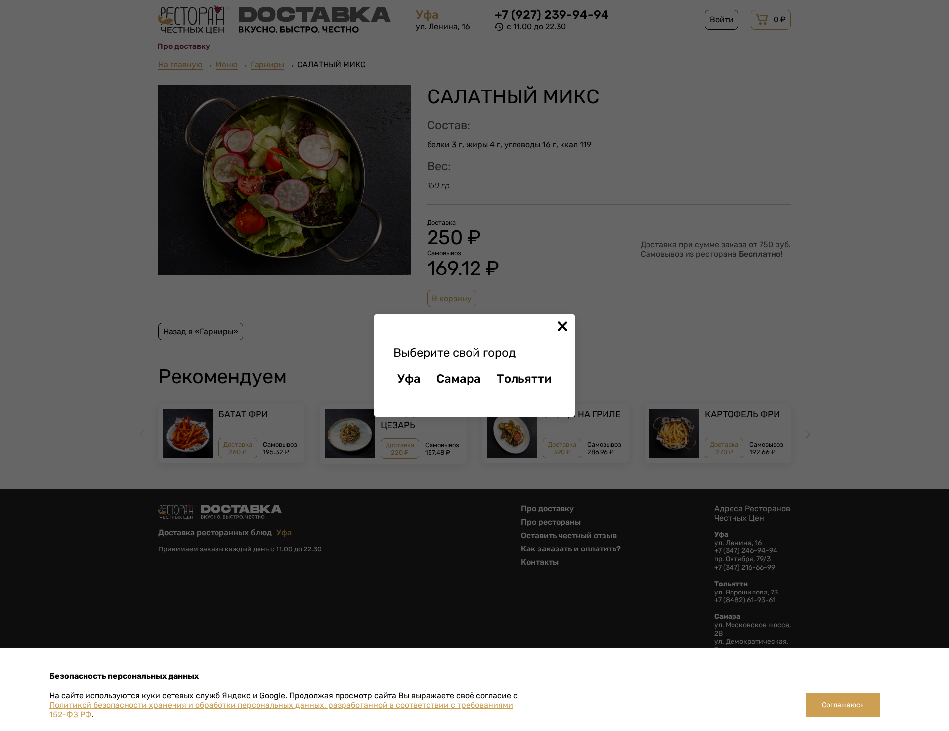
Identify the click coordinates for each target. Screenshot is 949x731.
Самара (458, 379)
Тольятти (524, 379)
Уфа (409, 379)
